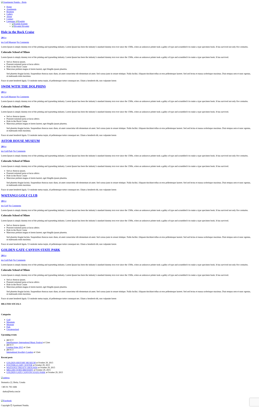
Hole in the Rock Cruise (17, 32)
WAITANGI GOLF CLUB (19, 195)
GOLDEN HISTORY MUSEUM (21, 363)
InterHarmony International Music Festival (24, 342)
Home (9, 7)
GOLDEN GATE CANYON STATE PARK (30, 250)
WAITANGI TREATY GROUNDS (22, 367)
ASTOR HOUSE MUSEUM (20, 141)
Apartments (11, 9)
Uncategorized (12, 329)
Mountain (10, 322)
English (24, 24)
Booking (10, 12)
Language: (11, 21)
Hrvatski (25, 26)
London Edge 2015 (14, 347)
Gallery (9, 14)
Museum (12, 42)
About (9, 16)
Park (11, 151)
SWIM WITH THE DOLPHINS (23, 86)
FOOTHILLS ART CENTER (19, 365)
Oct (3, 38)
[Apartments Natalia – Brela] (13, 2)
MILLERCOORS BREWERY (19, 370)
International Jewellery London (19, 352)
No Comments (23, 42)
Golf (6, 42)
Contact (9, 19)
